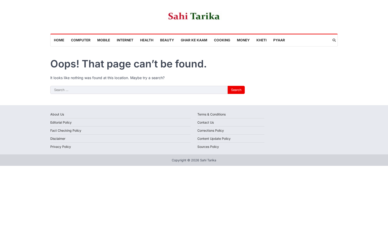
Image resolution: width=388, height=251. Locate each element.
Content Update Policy (214, 138)
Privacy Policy (60, 147)
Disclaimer (57, 138)
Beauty (167, 40)
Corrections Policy (210, 130)
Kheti (261, 40)
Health (146, 40)
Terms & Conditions (211, 114)
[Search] (334, 40)
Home (59, 40)
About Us (57, 114)
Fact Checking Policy (65, 130)
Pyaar (279, 40)
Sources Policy (208, 147)
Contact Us (205, 122)
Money (243, 40)
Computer (80, 40)
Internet (125, 40)
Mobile (103, 40)
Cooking (222, 40)
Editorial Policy (61, 122)
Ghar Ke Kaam (194, 40)
